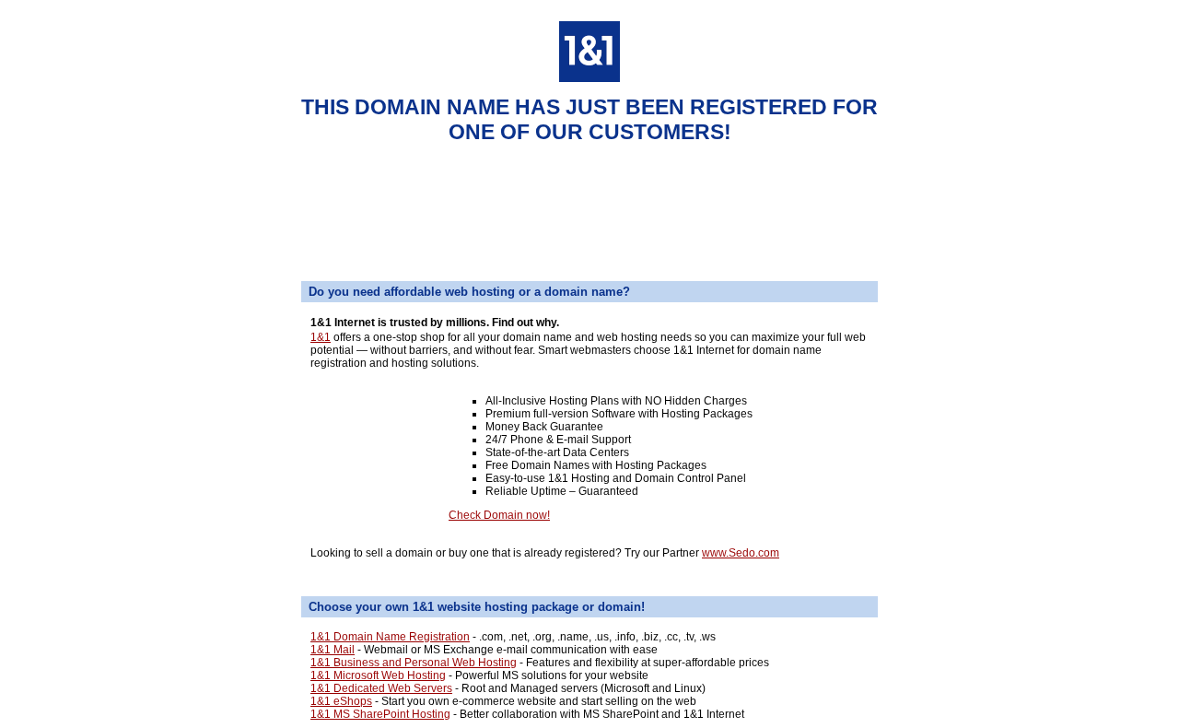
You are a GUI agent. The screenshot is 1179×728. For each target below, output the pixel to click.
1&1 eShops (341, 701)
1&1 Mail (332, 649)
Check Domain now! (499, 515)
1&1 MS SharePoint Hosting (380, 714)
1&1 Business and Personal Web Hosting (413, 662)
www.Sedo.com (740, 552)
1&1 (320, 337)
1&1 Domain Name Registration (390, 636)
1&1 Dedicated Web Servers (381, 688)
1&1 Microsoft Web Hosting (378, 675)
